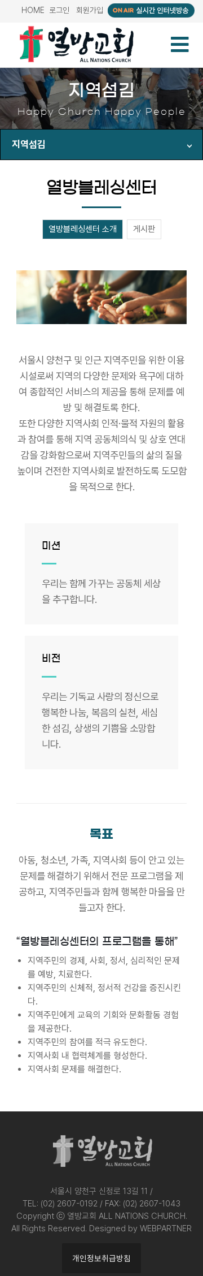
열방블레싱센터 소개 (82, 229)
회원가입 (89, 10)
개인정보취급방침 (101, 1258)
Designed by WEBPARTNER (140, 1228)
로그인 (59, 10)
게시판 (144, 229)
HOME (33, 10)
